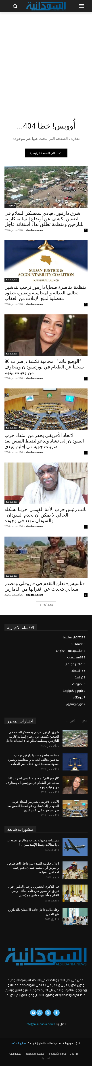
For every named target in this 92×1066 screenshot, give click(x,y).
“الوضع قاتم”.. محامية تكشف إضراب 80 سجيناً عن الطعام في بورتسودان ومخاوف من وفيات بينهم (44, 367)
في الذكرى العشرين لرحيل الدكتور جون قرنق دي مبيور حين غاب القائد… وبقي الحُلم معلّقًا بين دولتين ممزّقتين (33, 891)
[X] (48, 1013)
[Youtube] (33, 1013)
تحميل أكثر (48, 604)
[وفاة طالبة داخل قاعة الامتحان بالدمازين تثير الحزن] (75, 916)
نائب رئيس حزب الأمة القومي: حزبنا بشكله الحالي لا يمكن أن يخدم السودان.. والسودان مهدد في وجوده (45, 515)
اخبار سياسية (11, 280)
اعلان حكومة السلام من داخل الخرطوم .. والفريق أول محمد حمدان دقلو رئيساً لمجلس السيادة (33, 868)
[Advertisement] (46, 60)
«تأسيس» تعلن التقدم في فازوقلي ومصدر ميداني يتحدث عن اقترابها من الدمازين (44, 586)
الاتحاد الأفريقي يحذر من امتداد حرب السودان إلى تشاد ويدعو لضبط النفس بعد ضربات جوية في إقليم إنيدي (44, 441)
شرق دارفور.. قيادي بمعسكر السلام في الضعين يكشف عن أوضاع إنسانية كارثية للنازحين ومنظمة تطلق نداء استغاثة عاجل (44, 219)
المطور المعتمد (19, 1043)
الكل (85, 721)
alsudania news (34, 230)
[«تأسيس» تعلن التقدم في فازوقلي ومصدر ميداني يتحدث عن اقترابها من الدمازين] (46, 557)
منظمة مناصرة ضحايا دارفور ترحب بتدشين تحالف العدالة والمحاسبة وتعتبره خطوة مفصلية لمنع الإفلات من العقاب (45, 293)
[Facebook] (56, 1013)
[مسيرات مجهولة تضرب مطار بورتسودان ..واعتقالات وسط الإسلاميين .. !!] (75, 847)
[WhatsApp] (39, 1013)
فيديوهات (10, 206)
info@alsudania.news (40, 1024)
